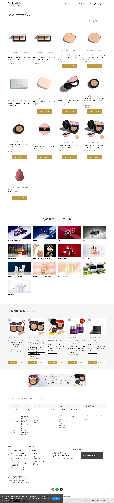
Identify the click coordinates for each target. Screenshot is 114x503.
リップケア (12, 428)
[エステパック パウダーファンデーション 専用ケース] (19, 83)
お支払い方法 (37, 453)
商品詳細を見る (22, 362)
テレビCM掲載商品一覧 (17, 450)
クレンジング (12, 413)
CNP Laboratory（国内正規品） (25, 413)
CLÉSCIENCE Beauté (24, 421)
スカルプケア (87, 413)
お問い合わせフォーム (90, 455)
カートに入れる (69, 66)
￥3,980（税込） (12, 349)
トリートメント (87, 417)
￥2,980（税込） (92, 353)
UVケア (36, 422)
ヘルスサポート (74, 416)
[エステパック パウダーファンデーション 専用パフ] (44, 83)
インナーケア (55, 4)
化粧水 (11, 417)
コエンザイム (62, 425)
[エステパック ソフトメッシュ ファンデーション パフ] (44, 129)
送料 (35, 456)
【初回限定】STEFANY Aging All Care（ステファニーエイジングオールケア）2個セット (77, 348)
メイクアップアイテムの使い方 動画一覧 (18, 464)
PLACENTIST (24, 416)
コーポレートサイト (94, 496)
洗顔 (10, 415)
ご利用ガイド (35, 450)
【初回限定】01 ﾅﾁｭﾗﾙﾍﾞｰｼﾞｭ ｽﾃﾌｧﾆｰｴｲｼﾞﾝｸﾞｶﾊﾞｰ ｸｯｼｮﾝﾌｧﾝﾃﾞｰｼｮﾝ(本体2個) (16, 344)
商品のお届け (37, 458)
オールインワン (13, 424)
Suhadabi (23, 418)
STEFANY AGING (25, 432)
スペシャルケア (13, 432)
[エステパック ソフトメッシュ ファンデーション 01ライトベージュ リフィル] (94, 83)
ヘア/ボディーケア (67, 4)
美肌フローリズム (25, 426)
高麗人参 (61, 423)
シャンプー (86, 415)
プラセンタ (61, 413)
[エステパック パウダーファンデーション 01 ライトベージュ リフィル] (69, 38)
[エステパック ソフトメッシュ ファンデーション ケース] (69, 83)
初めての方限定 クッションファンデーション (17, 459)
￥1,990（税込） (52, 353)
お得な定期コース (39, 461)
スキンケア (35, 4)
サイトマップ (75, 496)
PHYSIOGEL (24, 430)
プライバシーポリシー (33, 498)
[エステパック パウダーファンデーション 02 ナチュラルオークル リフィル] (94, 38)
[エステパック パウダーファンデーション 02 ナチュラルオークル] (44, 38)
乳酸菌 (60, 415)
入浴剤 (97, 417)
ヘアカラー (86, 419)
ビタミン (61, 419)
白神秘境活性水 (62, 427)
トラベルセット (13, 430)
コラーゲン (61, 417)
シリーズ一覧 (78, 4)
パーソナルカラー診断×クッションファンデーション (18, 454)
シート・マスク (13, 426)
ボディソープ (99, 415)
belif (22, 428)
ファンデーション (38, 416)
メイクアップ (44, 4)
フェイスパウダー (38, 418)
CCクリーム (37, 420)
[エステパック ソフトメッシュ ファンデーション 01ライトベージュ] (69, 129)
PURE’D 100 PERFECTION (24, 424)
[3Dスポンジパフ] (19, 174)
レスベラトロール (63, 421)
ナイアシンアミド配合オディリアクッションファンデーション (18, 470)
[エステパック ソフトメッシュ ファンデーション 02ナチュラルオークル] (94, 129)
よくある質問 (35, 464)
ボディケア (98, 413)
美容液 (11, 419)
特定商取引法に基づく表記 (63, 496)
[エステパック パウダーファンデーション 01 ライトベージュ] (19, 38)
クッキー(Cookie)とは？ (8, 500)
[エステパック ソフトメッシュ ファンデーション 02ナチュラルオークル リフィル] (19, 129)
